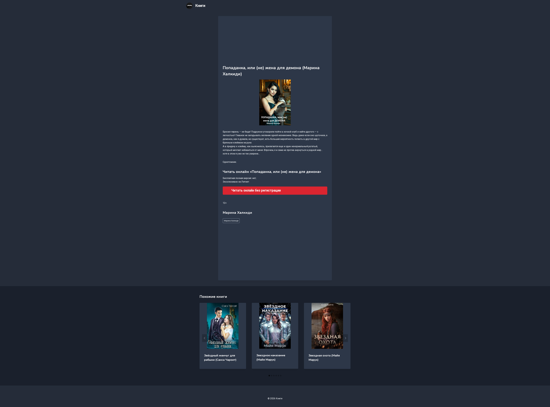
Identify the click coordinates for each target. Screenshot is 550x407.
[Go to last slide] (204, 338)
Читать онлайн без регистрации (256, 190)
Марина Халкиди (231, 221)
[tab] (269, 375)
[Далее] (345, 338)
